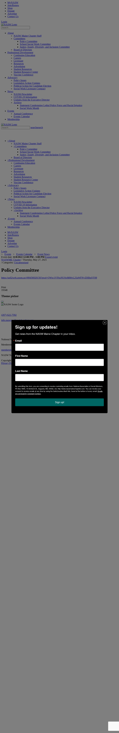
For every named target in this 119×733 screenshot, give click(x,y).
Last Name (21, 371)
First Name (21, 356)
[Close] (105, 323)
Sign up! (59, 402)
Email (18, 340)
